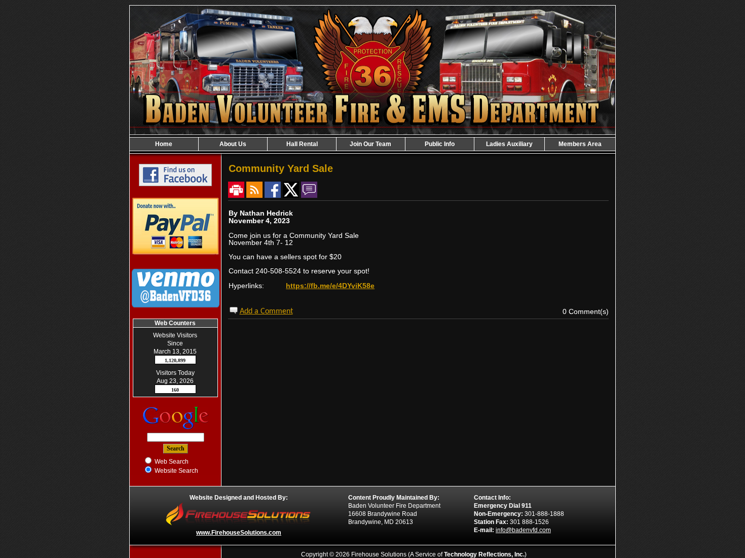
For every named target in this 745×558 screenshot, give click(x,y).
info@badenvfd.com (523, 530)
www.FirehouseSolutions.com (238, 532)
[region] (372, 144)
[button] (233, 144)
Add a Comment (266, 311)
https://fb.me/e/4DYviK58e (330, 286)
